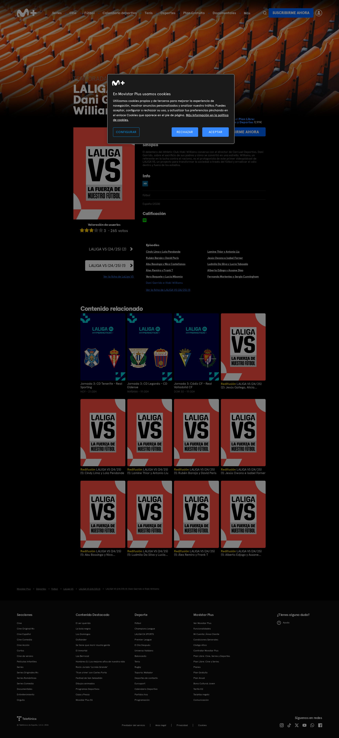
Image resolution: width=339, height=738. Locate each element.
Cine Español (24, 634)
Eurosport (140, 683)
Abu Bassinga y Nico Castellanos (165, 264)
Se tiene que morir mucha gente (93, 645)
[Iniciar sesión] (318, 13)
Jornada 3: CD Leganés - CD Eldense (147, 385)
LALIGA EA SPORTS (144, 634)
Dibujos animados (85, 683)
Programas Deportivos (87, 689)
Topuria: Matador (144, 672)
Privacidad (182, 725)
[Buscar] (264, 13)
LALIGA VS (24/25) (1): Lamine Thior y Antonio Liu (147, 471)
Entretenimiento (25, 694)
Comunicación (201, 700)
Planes (196, 667)
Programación (142, 700)
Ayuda (286, 622)
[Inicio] (26, 13)
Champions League (145, 628)
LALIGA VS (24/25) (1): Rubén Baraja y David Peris (195, 471)
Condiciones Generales (205, 639)
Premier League (143, 639)
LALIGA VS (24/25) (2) (107, 249)
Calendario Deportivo (146, 689)
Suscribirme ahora (290, 13)
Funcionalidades (202, 628)
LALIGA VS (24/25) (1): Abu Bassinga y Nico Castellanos (100, 553)
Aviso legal (160, 725)
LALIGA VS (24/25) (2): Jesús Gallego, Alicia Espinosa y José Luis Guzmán (241, 385)
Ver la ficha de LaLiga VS (118, 276)
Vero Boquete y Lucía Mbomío (164, 276)
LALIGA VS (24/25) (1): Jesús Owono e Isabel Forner (243, 471)
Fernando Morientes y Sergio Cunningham (233, 276)
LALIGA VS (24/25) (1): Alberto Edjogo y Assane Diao (241, 553)
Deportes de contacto (146, 678)
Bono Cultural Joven (204, 683)
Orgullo (21, 700)
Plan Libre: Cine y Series (206, 661)
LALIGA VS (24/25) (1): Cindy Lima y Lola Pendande (102, 471)
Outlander (81, 639)
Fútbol (89, 13)
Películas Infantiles (27, 661)
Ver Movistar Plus (202, 623)
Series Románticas (26, 678)
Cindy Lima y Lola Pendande (163, 251)
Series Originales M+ (27, 672)
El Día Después (142, 645)
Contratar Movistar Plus (205, 650)
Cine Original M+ (26, 628)
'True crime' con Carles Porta (91, 672)
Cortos (20, 650)
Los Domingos (83, 634)
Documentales (224, 13)
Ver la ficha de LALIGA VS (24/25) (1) (168, 289)
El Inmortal (81, 650)
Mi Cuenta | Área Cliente (206, 634)
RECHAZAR (185, 132)
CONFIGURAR (126, 132)
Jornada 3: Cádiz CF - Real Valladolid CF (193, 385)
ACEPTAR (215, 132)
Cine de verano (25, 656)
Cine (73, 13)
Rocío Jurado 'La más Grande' (92, 667)
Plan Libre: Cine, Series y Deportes (211, 656)
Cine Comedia (24, 639)
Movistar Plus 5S (84, 700)
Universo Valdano (144, 650)
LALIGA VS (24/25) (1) (107, 265)
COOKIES (202, 725)
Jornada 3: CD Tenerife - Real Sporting (101, 385)
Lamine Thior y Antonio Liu (223, 251)
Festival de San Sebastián (89, 678)
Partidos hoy (141, 694)
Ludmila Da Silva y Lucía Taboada (227, 264)
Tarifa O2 (198, 689)
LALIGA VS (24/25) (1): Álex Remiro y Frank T (194, 553)
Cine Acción (23, 645)
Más (247, 13)
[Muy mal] (82, 230)
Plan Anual (199, 678)
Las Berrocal (82, 656)
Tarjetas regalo (201, 694)
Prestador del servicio (133, 725)
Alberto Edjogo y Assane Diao (225, 270)
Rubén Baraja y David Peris (162, 257)
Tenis (149, 13)
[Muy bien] (101, 230)
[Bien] (96, 230)
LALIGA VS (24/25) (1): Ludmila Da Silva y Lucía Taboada (147, 553)
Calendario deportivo (120, 13)
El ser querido (83, 623)
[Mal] (87, 230)
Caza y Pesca (82, 694)
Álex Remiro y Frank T (159, 270)
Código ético (200, 645)
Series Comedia (25, 683)
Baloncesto (140, 656)
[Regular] (91, 230)
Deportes (167, 13)
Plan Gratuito (194, 13)
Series (57, 13)
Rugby (138, 667)
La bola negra (83, 628)
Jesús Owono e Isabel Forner (225, 257)
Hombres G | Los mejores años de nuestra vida (100, 661)
